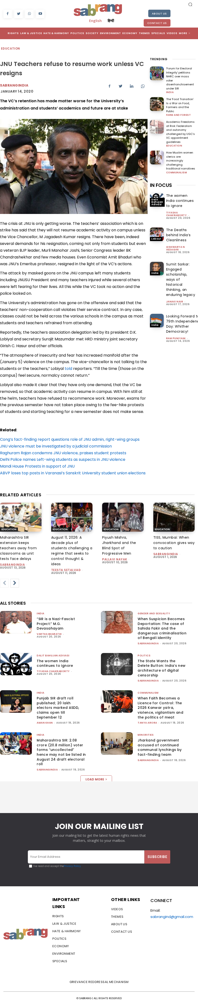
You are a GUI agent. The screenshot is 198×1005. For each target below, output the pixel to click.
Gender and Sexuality (154, 613)
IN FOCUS (161, 185)
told (68, 368)
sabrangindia (12, 565)
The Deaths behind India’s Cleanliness (178, 234)
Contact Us (157, 23)
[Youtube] (40, 14)
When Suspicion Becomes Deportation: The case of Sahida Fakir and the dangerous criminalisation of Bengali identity (162, 628)
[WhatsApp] (29, 14)
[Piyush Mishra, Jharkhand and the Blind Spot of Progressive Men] (123, 517)
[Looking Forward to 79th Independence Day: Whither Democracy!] (157, 321)
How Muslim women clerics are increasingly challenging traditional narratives (180, 160)
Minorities (146, 735)
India (170, 92)
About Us (159, 13)
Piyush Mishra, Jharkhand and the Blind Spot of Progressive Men (119, 545)
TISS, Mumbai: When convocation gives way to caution (174, 542)
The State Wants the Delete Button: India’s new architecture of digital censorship (161, 668)
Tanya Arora (147, 723)
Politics (144, 655)
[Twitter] (18, 14)
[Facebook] (7, 14)
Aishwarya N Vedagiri (175, 248)
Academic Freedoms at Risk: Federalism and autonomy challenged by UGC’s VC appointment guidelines (180, 132)
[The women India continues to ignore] (16, 664)
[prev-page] (4, 583)
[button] (190, 4)
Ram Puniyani (176, 338)
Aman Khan (45, 723)
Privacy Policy (72, 866)
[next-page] (14, 583)
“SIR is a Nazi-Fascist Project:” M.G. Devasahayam (56, 623)
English (95, 20)
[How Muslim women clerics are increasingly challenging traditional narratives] (157, 157)
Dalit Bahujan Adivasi (157, 202)
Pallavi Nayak (114, 559)
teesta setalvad (66, 570)
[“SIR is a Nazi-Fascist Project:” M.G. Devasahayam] (16, 622)
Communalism (176, 172)
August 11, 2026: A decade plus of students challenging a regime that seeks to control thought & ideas (71, 550)
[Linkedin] (131, 86)
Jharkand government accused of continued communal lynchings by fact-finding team (160, 747)
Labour (156, 239)
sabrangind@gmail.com (171, 916)
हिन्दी (111, 20)
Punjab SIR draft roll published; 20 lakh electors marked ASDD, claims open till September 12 (58, 707)
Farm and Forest (178, 115)
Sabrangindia (14, 85)
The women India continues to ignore (180, 200)
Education (10, 48)
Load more (94, 779)
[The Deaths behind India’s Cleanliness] (157, 234)
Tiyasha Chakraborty (176, 214)
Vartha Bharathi (49, 634)
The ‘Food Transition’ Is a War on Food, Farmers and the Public (180, 105)
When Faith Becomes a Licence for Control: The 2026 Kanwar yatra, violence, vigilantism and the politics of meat (160, 707)
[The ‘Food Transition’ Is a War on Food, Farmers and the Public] (157, 104)
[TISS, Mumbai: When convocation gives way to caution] (174, 517)
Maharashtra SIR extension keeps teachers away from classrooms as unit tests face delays (18, 548)
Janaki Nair (174, 301)
